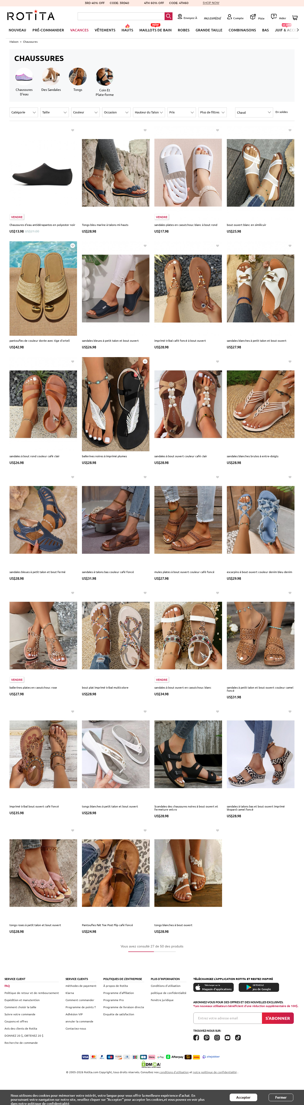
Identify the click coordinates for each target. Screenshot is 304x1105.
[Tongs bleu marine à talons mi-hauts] (116, 172)
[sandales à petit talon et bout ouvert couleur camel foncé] (260, 635)
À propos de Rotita (115, 986)
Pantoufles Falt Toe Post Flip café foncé (107, 925)
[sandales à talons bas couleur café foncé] (116, 519)
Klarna (70, 993)
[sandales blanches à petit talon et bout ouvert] (260, 288)
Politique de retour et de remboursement (32, 993)
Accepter (243, 1097)
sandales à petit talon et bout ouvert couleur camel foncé (260, 688)
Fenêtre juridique (162, 1000)
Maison (14, 41)
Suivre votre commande (20, 1014)
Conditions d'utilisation (165, 986)
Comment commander (80, 1000)
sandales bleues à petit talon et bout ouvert (110, 340)
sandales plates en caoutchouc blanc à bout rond (185, 225)
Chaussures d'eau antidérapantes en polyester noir (42, 225)
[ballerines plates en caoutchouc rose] (43, 635)
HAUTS (127, 30)
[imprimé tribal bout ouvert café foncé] (43, 754)
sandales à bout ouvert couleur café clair (180, 456)
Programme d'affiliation (118, 993)
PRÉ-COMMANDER (48, 30)
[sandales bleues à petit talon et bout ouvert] (116, 288)
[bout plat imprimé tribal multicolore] (116, 635)
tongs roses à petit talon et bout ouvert (35, 925)
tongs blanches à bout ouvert (173, 925)
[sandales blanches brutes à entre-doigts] (260, 404)
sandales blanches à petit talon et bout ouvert (256, 340)
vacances (79, 30)
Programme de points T (81, 1007)
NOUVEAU (17, 30)
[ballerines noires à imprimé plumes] (116, 404)
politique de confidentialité (168, 993)
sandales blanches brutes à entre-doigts (252, 456)
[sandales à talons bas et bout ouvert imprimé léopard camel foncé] (260, 754)
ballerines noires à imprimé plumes (104, 456)
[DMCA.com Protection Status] (152, 1064)
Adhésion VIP (74, 1014)
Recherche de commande (21, 1042)
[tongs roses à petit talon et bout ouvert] (43, 873)
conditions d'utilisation (174, 1072)
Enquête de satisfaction (118, 1014)
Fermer (281, 1097)
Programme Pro (113, 1000)
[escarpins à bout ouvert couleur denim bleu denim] (260, 519)
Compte (238, 18)
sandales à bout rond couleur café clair (35, 456)
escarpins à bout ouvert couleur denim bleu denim (259, 572)
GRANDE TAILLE (209, 30)
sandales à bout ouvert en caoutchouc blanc (182, 687)
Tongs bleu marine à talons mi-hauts (105, 225)
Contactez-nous (76, 1028)
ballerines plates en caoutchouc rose (33, 687)
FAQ (7, 986)
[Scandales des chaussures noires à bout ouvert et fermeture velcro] (188, 754)
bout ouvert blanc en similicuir (246, 225)
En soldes (282, 112)
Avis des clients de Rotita (21, 1028)
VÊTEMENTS (105, 30)
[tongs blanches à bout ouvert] (188, 873)
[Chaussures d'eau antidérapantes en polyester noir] (43, 172)
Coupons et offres (16, 1021)
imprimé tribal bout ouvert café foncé (34, 806)
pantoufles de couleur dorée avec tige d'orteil (40, 340)
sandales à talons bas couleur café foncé (108, 572)
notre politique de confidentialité (215, 1072)
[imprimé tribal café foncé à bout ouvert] (188, 288)
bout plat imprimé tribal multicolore (105, 687)
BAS (265, 30)
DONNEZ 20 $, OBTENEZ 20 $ (24, 1035)
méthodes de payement (81, 986)
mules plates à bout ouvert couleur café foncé (184, 572)
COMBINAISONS (242, 30)
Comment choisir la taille (20, 1007)
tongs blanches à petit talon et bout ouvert (110, 806)
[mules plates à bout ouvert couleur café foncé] (188, 519)
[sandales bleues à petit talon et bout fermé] (43, 519)
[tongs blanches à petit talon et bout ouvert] (116, 754)
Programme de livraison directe (123, 1007)
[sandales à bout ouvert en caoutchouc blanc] (188, 635)
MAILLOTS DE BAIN (155, 30)
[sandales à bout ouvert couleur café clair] (188, 404)
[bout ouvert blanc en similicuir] (260, 172)
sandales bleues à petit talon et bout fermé (38, 572)
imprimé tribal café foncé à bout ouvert (180, 340)
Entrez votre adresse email (218, 1018)
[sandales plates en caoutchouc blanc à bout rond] (188, 172)
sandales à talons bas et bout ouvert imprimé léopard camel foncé (256, 807)
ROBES (184, 30)
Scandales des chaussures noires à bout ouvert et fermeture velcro (186, 807)
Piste (261, 18)
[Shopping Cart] (296, 17)
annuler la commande (79, 1021)
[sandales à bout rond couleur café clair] (43, 404)
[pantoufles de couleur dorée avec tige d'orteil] (43, 288)
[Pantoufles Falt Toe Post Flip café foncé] (116, 873)
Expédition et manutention (22, 1000)
